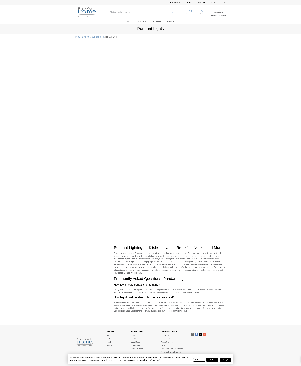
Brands (170, 22)
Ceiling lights (98, 37)
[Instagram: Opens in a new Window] (192, 334)
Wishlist (203, 14)
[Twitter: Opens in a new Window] (200, 334)
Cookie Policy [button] (108, 360)
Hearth (189, 2)
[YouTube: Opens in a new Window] (204, 334)
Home (77, 37)
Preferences (199, 360)
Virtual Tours (189, 14)
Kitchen (142, 22)
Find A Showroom (175, 2)
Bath (129, 22)
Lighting (157, 22)
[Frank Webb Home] (86, 12)
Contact (213, 2)
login (224, 2)
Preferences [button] (155, 360)
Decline (212, 360)
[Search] (172, 12)
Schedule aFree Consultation (218, 14)
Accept (225, 360)
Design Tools (201, 2)
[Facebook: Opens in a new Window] (196, 334)
